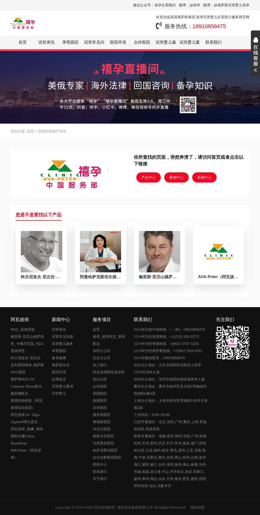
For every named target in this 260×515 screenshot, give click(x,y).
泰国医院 (100, 400)
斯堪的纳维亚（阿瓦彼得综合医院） (27, 404)
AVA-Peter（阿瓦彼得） (26, 453)
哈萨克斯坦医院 (105, 450)
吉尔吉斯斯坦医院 (107, 457)
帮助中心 (100, 464)
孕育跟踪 (70, 42)
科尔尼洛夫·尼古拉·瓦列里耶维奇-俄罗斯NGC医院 (27, 365)
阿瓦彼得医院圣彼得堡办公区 (109, 375)
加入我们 (100, 365)
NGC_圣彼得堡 (23, 329)
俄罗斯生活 (61, 365)
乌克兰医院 (101, 429)
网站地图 (197, 507)
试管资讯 (46, 42)
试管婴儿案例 (62, 386)
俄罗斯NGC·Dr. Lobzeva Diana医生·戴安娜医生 (27, 386)
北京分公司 (101, 358)
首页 (23, 42)
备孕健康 (59, 358)
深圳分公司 (101, 351)
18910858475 (209, 26)
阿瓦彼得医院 (104, 507)
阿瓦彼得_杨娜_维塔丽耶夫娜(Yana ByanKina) (27, 436)
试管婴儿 (59, 393)
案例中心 (176, 177)
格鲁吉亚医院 (103, 436)
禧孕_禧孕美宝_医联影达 (109, 340)
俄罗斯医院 (101, 415)
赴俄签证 (59, 379)
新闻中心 (204, 177)
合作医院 (142, 42)
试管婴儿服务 (62, 344)
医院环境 (118, 42)
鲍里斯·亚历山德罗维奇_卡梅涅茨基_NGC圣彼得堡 (27, 344)
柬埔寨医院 (101, 422)
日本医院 (100, 408)
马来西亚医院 (103, 443)
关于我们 (100, 479)
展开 (255, 55)
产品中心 (148, 177)
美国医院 (100, 393)
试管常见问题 (62, 337)
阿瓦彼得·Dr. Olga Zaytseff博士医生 (25, 418)
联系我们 (213, 42)
